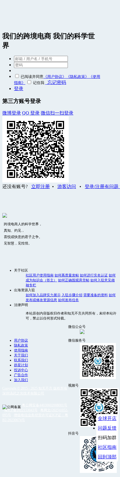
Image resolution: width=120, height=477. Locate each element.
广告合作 (21, 375)
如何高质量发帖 (66, 275)
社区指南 (107, 447)
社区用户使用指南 (40, 275)
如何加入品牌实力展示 (43, 295)
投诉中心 (21, 370)
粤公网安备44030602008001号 (44, 405)
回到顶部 (107, 456)
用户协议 (21, 340)
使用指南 (21, 350)
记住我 (38, 83)
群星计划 (21, 365)
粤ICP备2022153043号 (21, 410)
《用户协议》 (54, 76)
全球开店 (107, 418)
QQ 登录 (31, 112)
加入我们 (21, 380)
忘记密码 (55, 82)
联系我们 (21, 360)
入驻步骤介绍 (71, 295)
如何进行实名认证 (94, 275)
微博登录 (11, 112)
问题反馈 (107, 428)
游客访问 (66, 186)
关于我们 (21, 355)
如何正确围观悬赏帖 (73, 280)
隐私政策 (21, 345)
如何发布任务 (68, 300)
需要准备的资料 (95, 295)
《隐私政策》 (77, 76)
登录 (18, 88)
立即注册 (40, 186)
